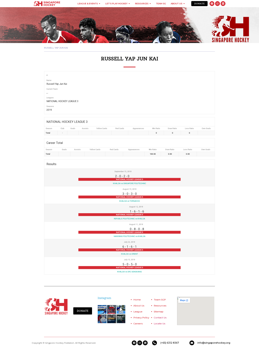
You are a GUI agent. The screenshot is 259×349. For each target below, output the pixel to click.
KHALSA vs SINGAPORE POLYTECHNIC (129, 183)
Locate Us (159, 323)
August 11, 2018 (136, 224)
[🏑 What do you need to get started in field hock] (102, 309)
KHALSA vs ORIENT (129, 254)
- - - (122, 176)
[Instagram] (217, 3)
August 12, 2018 (136, 207)
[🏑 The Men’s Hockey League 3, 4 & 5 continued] (121, 318)
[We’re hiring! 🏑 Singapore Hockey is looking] (111, 318)
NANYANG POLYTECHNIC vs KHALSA (129, 236)
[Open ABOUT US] (184, 4)
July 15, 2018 (129, 260)
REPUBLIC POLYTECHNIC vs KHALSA (129, 219)
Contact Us (160, 317)
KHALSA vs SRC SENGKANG (129, 272)
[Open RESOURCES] (150, 4)
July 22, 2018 (129, 242)
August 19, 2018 (129, 189)
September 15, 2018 (123, 171)
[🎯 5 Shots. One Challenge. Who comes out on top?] (121, 309)
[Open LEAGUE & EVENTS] (99, 4)
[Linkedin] (223, 3)
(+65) (163, 342)
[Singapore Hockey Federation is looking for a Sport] (111, 309)
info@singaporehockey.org (213, 342)
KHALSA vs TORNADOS (129, 201)
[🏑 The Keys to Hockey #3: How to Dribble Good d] (102, 318)
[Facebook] (212, 3)
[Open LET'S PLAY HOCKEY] (129, 4)
